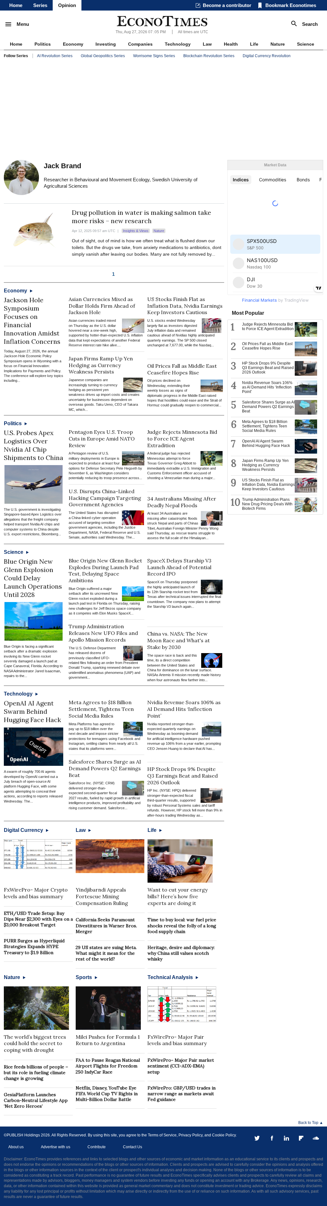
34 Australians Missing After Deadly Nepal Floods (181, 502)
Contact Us (132, 1147)
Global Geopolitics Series (103, 56)
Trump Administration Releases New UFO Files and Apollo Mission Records (103, 633)
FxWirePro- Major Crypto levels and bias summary (36, 893)
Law (207, 44)
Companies (140, 44)
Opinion (67, 5)
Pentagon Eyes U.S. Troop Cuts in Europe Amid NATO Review (102, 438)
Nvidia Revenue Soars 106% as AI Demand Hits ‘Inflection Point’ (184, 709)
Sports (84, 977)
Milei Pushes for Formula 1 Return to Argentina (108, 1040)
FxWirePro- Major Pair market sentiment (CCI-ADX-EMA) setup (181, 1065)
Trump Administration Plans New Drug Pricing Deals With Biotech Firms (267, 504)
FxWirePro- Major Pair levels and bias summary (177, 1040)
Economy (73, 44)
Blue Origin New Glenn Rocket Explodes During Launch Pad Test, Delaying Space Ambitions (105, 570)
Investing (105, 44)
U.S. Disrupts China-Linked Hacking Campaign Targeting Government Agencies (105, 498)
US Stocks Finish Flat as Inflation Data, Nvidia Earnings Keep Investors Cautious (185, 306)
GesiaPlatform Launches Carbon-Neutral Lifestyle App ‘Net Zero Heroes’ (36, 1100)
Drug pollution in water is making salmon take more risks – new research (141, 216)
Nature (277, 44)
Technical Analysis (171, 977)
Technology (178, 44)
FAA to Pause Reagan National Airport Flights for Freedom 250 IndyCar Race (108, 1065)
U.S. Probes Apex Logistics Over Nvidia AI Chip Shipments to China (33, 445)
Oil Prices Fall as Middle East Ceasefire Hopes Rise (182, 369)
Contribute (96, 1147)
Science (305, 44)
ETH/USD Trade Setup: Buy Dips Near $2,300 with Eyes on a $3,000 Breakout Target (38, 919)
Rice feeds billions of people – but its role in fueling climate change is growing (36, 1072)
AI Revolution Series (54, 56)
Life (254, 44)
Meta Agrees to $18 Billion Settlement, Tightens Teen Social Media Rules (101, 709)
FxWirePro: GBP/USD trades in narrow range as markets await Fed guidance (182, 1093)
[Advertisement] (163, 110)
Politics (42, 44)
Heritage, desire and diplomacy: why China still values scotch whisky (181, 953)
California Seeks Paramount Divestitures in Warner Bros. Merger (106, 925)
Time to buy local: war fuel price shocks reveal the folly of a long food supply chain (182, 925)
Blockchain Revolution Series (208, 56)
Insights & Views (135, 231)
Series (40, 5)
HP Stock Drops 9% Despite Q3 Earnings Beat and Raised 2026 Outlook (182, 776)
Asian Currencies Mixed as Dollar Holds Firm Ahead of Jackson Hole (102, 306)
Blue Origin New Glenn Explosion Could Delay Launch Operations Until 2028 (33, 578)
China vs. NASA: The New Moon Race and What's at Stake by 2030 (178, 640)
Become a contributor (227, 5)
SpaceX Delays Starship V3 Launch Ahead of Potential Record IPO (179, 567)
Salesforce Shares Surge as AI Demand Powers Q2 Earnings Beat (105, 768)
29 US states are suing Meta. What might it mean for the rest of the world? (106, 953)
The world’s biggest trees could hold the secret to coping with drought (35, 1043)
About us (16, 1147)
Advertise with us (55, 1147)
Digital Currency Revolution (267, 56)
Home (15, 5)
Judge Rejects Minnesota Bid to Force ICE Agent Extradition (182, 438)
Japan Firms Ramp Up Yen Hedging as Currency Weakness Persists (101, 365)
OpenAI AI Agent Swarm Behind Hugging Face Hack (32, 711)
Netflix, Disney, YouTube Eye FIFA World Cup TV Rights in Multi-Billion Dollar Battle (107, 1093)
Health (231, 44)
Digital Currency (24, 830)
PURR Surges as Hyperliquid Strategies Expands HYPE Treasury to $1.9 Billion (34, 946)
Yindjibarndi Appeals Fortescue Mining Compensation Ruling (102, 896)
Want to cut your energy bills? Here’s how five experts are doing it (178, 896)
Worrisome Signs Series (154, 56)
